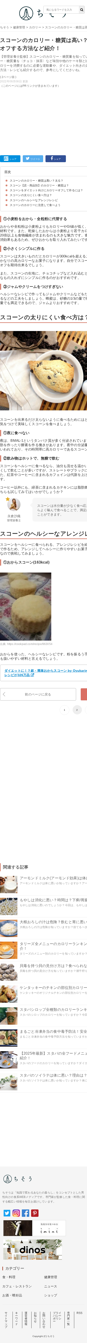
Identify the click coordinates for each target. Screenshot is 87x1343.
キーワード (16, 1318)
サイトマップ (6, 1319)
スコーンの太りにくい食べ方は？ (31, 195)
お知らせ (35, 1317)
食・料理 (9, 1277)
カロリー (35, 27)
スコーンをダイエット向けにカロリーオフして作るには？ (46, 190)
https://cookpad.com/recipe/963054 (29, 644)
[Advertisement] (43, 75)
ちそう (4, 27)
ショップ (50, 1295)
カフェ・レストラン (17, 1286)
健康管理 (19, 27)
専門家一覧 (68, 1318)
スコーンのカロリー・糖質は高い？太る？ (36, 180)
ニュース (50, 1286)
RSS (79, 1313)
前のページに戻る (38, 694)
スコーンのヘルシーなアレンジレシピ (34, 200)
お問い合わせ (43, 1319)
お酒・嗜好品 (12, 1295)
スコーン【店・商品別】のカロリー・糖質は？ (39, 185)
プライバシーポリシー (57, 1317)
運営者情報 (26, 1318)
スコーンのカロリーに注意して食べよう (35, 205)
